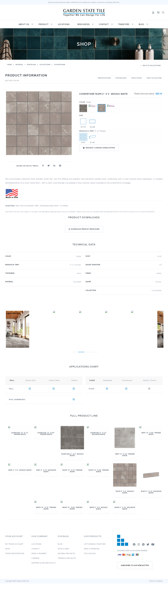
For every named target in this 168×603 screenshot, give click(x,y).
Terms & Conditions (156, 581)
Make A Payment (39, 553)
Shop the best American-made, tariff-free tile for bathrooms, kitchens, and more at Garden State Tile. (84, 2)
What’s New (63, 549)
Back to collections (151, 65)
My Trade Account (14, 544)
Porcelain (31, 64)
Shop (7, 549)
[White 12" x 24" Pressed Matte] (92, 121)
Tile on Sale (90, 553)
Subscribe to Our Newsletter (135, 565)
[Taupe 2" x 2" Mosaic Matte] (102, 108)
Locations (64, 24)
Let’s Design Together (95, 544)
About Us (24, 24)
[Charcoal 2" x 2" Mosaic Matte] (83, 108)
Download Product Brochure (85, 229)
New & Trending (91, 549)
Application (136, 78)
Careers (35, 558)
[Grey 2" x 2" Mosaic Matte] (92, 108)
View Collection (154, 78)
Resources (83, 24)
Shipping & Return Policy (44, 563)
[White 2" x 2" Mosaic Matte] (111, 108)
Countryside (59, 64)
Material (19, 64)
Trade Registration (14, 553)
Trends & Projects (67, 558)
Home (9, 64)
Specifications (104, 78)
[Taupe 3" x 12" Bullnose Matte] (92, 137)
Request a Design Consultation (100, 148)
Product (44, 24)
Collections (45, 64)
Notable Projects (66, 553)
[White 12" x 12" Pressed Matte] (83, 121)
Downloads (121, 78)
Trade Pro (123, 24)
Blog (141, 24)
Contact (104, 24)
